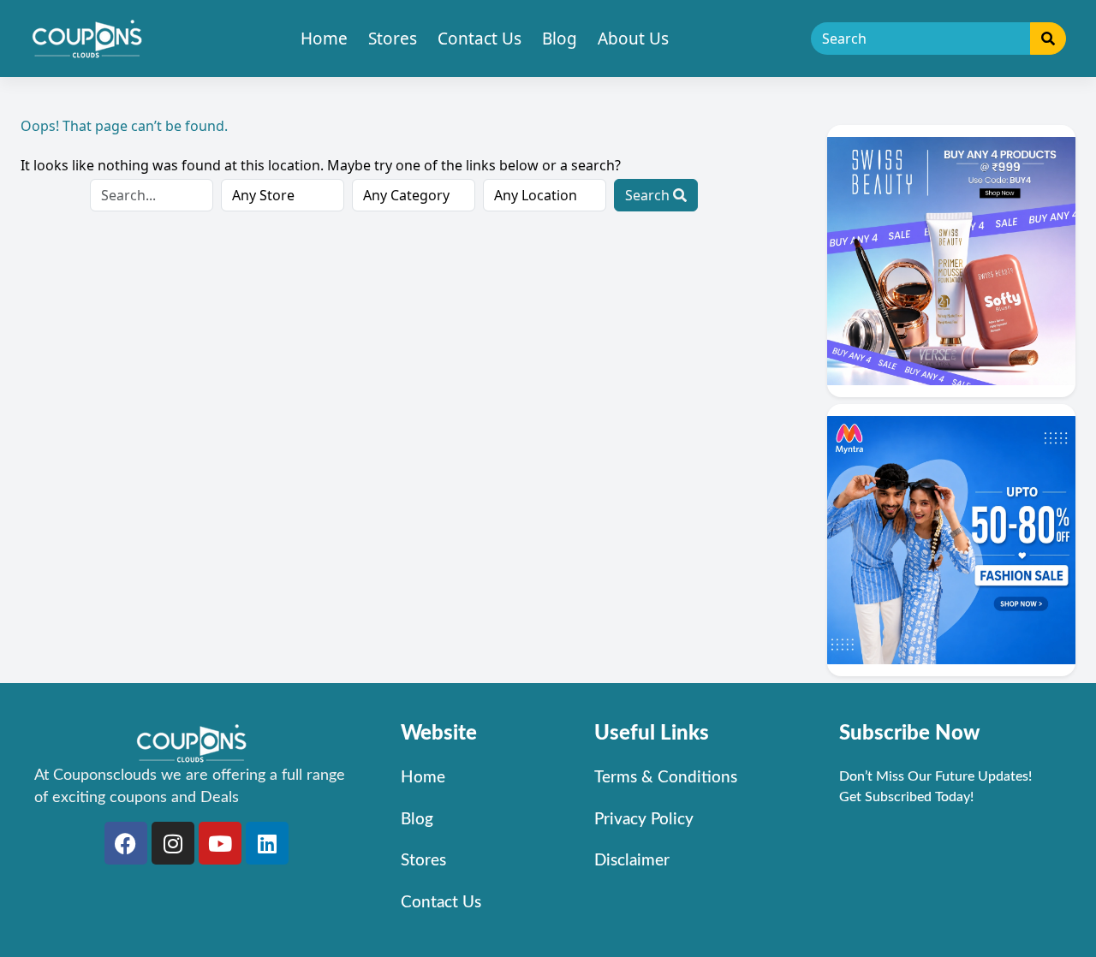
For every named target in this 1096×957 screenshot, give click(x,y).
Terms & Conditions (665, 778)
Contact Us (479, 38)
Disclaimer (632, 861)
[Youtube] (220, 843)
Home (324, 38)
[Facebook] (125, 843)
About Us (633, 38)
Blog (559, 38)
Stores (392, 38)
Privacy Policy (644, 819)
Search (649, 195)
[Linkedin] (267, 843)
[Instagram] (173, 843)
